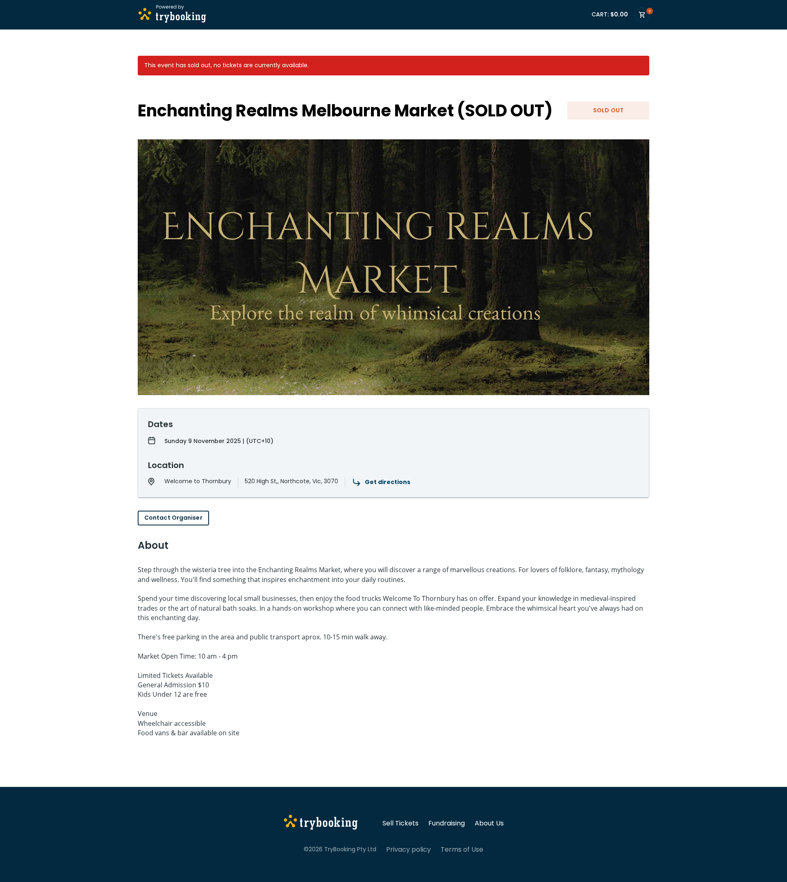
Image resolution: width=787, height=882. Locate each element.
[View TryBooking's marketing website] (321, 823)
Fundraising (446, 823)
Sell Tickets (400, 823)
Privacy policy (408, 849)
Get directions (387, 482)
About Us (489, 823)
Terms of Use (462, 849)
